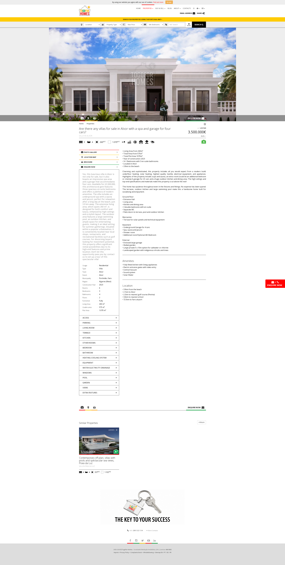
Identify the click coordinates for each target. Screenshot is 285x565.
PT (165, 552)
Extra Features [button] (90, 392)
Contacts (187, 8)
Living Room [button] (88, 328)
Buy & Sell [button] (159, 8)
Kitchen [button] (86, 338)
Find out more (158, 2)
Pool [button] (85, 377)
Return (202, 422)
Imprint (116, 552)
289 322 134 (136, 530)
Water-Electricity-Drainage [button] (96, 368)
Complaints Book (136, 552)
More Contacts (153, 530)
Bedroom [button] (87, 348)
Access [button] (86, 318)
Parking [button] (86, 323)
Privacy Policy (124, 552)
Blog (170, 8)
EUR (202, 136)
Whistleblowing (148, 552)
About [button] (176, 8)
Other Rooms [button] (89, 343)
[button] (198, 8)
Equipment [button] (88, 363)
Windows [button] (87, 373)
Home (138, 8)
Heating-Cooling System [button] (95, 358)
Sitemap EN (159, 552)
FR (170, 552)
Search (198, 24)
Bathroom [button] (88, 353)
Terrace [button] (86, 333)
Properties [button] (147, 8)
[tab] (99, 317)
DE (168, 552)
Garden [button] (86, 382)
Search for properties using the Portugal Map (142, 19)
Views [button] (85, 387)
